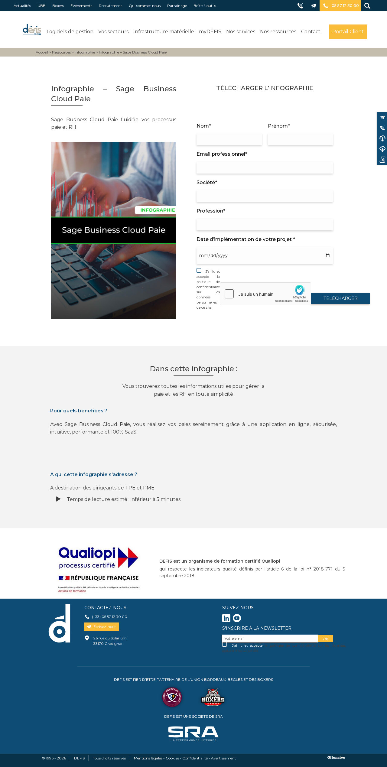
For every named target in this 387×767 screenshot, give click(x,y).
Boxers (58, 5)
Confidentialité (195, 758)
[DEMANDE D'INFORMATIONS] (382, 159)
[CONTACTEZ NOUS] (382, 117)
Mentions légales (148, 758)
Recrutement (110, 5)
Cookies (172, 758)
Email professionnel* (222, 154)
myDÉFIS (210, 31)
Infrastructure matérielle (163, 31)
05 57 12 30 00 (345, 5)
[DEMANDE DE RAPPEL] (382, 127)
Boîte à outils (205, 5)
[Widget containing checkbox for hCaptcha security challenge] (265, 293)
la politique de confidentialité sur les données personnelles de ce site (208, 292)
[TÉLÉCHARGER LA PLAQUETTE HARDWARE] (382, 149)
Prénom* (279, 126)
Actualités (22, 5)
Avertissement (223, 758)
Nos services (240, 31)
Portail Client (348, 31)
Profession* (211, 211)
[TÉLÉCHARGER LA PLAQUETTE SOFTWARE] (382, 138)
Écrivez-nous (104, 626)
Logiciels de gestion (70, 31)
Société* (207, 182)
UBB (41, 5)
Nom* (204, 126)
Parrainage (177, 5)
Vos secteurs (113, 31)
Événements (81, 5)
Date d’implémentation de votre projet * (246, 239)
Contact (310, 31)
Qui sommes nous (145, 5)
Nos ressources (278, 31)
